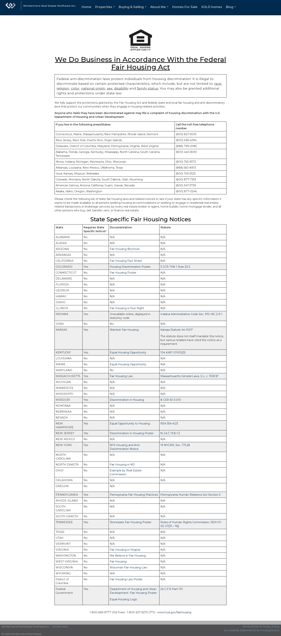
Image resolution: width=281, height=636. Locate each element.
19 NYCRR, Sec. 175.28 (175, 445)
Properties (105, 10)
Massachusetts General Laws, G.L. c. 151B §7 (189, 376)
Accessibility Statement (238, 630)
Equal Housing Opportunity (128, 352)
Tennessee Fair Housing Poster (130, 522)
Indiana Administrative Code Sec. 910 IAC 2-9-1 (191, 314)
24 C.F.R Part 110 (171, 589)
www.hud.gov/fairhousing (174, 612)
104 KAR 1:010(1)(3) (172, 352)
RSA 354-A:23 (169, 423)
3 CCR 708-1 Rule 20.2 (175, 266)
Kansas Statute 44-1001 (176, 329)
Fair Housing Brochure (125, 249)
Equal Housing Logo (123, 599)
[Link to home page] (10, 7)
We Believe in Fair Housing (128, 555)
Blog (231, 10)
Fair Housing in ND (122, 464)
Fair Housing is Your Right (127, 308)
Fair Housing (118, 561)
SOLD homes (211, 7)
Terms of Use (250, 626)
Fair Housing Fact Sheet (126, 261)
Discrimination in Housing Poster (132, 433)
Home (86, 7)
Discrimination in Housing (127, 400)
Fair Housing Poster (123, 272)
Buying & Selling (133, 10)
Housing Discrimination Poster (130, 266)
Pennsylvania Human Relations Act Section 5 (190, 494)
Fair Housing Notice (267, 630)
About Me (160, 10)
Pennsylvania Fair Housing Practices (134, 494)
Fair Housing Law (121, 376)
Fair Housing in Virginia (125, 549)
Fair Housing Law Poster (126, 579)
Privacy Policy (270, 626)
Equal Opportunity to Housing (130, 423)
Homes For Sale (184, 7)
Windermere (60, 626)
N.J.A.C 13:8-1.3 (170, 433)
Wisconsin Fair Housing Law (128, 567)
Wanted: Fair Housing (124, 329)
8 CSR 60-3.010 (170, 400)
